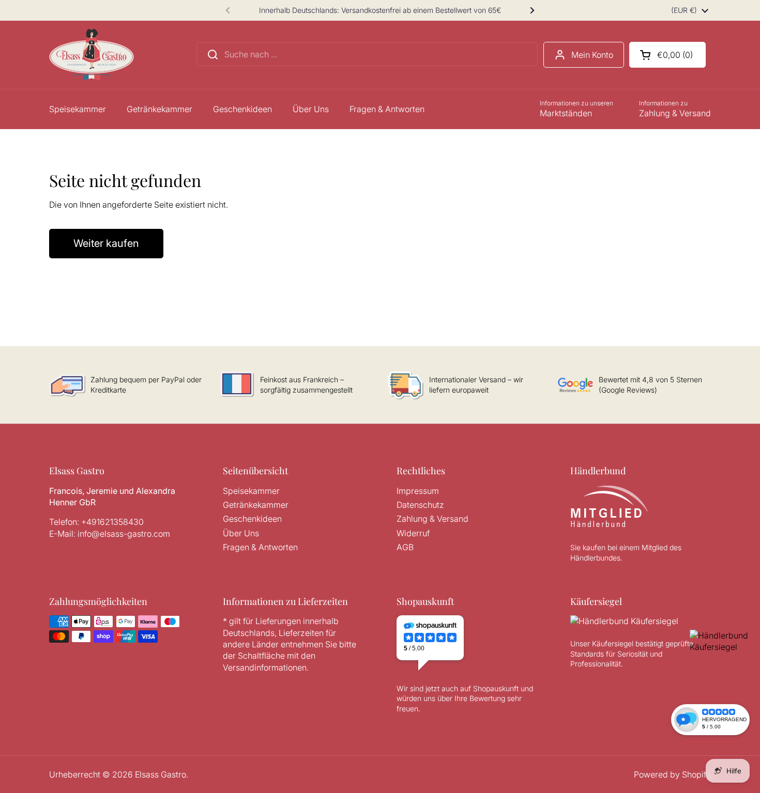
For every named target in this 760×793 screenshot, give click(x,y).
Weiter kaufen (106, 243)
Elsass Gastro (160, 774)
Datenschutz (420, 505)
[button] (667, 55)
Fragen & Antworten (260, 547)
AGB (405, 547)
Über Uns (241, 533)
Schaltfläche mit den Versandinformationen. (269, 661)
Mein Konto (592, 55)
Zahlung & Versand (432, 519)
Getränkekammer (255, 505)
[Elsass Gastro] (91, 55)
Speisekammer (251, 491)
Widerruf (413, 533)
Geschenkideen (252, 519)
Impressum (418, 491)
